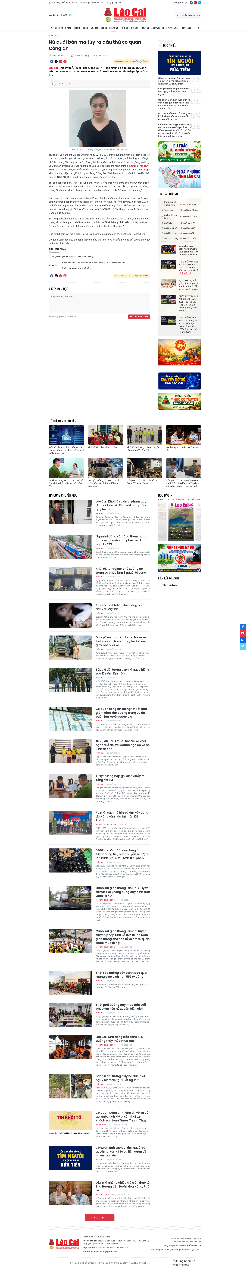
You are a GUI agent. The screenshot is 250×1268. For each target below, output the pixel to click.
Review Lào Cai (172, 28)
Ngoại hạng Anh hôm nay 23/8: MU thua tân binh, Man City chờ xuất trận (188, 250)
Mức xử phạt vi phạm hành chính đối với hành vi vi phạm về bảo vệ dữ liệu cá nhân (66, 450)
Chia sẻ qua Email (65, 61)
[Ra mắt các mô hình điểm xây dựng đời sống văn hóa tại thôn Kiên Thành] (70, 823)
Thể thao (124, 28)
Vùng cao (165, 499)
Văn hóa (94, 28)
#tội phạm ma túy (116, 262)
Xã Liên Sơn (170, 233)
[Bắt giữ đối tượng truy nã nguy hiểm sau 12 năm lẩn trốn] (70, 680)
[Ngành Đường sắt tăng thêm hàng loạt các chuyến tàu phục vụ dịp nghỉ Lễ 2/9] (70, 547)
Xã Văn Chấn (189, 238)
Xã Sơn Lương (171, 238)
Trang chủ (51, 28)
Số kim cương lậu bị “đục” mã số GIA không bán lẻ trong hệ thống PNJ (66, 483)
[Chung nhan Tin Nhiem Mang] (187, 1263)
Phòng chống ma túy (106, 824)
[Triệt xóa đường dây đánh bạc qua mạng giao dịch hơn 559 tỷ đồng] (70, 983)
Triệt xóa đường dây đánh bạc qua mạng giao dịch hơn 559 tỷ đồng (121, 975)
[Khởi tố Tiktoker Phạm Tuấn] (105, 435)
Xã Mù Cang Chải (170, 217)
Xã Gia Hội (188, 233)
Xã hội (85, 28)
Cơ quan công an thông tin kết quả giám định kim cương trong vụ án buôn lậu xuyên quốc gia (121, 713)
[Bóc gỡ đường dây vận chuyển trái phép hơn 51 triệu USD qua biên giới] (105, 468)
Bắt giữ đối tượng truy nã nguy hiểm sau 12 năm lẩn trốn (122, 672)
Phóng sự (144, 28)
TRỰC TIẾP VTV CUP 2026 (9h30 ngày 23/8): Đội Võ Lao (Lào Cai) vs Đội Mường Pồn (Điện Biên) (188, 303)
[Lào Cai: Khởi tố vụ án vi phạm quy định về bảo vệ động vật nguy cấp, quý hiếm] (70, 512)
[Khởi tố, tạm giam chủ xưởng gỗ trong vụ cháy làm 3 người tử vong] (70, 579)
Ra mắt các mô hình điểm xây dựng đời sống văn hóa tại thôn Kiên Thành (122, 816)
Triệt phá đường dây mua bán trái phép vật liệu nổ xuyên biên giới (121, 1007)
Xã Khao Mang (190, 210)
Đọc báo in (186, 28)
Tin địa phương (168, 194)
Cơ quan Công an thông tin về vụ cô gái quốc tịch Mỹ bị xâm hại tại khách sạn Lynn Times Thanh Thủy (174, 104)
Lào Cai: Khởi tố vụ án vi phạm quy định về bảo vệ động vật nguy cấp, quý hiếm (121, 505)
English (178, 2)
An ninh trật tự (103, 1124)
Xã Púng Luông (190, 216)
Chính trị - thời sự (63, 28)
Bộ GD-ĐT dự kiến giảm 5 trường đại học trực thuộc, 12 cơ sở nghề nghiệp (188, 285)
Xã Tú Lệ (168, 223)
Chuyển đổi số (157, 28)
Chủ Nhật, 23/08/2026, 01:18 (64, 2)
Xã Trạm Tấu (189, 223)
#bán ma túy (68, 262)
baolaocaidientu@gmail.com (103, 1251)
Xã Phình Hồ (189, 228)
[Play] (53, 83)
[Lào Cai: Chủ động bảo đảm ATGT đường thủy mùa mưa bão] (70, 1047)
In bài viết (60, 61)
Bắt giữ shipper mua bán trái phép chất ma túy (72, 256)
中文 (185, 2)
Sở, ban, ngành (190, 204)
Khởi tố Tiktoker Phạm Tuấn (102, 447)
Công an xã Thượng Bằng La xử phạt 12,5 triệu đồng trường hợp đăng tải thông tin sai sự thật (182, 483)
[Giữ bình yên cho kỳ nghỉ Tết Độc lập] (183, 435)
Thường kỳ (180, 499)
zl (199, 2)
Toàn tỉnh (169, 210)
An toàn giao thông (105, 900)
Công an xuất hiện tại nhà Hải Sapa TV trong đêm (142, 482)
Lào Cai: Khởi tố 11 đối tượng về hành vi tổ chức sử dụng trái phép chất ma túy (174, 116)
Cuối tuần (195, 499)
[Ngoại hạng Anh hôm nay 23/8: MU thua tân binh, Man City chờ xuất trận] (168, 249)
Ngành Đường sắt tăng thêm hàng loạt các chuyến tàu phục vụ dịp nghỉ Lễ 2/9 (121, 540)
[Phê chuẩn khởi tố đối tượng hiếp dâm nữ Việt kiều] (70, 615)
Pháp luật (113, 28)
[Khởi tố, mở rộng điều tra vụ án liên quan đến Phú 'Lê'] (144, 435)
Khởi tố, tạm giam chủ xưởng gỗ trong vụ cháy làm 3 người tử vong (121, 571)
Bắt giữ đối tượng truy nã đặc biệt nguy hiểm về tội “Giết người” (174, 91)
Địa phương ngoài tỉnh (170, 203)
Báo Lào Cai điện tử (125, 15)
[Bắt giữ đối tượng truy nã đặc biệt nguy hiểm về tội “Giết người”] (70, 1086)
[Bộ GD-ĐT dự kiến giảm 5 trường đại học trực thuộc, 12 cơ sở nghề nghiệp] (168, 283)
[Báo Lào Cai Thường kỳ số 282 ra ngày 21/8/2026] (180, 521)
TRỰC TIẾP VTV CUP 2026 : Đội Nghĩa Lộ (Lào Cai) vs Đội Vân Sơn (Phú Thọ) (188, 266)
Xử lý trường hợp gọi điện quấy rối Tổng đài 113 (120, 778)
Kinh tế (77, 28)
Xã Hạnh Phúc (171, 228)
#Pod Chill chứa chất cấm (90, 262)
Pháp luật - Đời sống (105, 1194)
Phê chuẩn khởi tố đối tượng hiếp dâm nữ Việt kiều (120, 607)
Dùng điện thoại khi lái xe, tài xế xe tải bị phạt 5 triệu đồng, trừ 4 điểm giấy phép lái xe (121, 641)
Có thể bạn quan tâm (63, 421)
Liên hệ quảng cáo (113, 2)
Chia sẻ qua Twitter (56, 61)
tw (243, 646)
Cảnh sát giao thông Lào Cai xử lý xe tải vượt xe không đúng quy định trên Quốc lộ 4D (123, 892)
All (198, 28)
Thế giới (134, 28)
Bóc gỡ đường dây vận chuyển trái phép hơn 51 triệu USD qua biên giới (104, 483)
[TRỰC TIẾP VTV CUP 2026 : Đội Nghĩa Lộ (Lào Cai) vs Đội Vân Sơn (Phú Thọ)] (168, 264)
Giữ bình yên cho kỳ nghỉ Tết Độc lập (183, 449)
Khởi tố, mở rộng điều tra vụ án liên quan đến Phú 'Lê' (143, 449)
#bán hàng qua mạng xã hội (75, 268)
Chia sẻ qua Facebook (51, 61)
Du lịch (104, 28)
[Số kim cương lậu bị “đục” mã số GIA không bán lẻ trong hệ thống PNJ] (66, 468)
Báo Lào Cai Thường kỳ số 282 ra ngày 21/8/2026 (179, 531)
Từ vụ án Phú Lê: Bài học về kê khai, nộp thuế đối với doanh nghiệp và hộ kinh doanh (123, 745)
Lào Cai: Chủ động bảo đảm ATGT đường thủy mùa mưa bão (120, 1039)
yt (195, 2)
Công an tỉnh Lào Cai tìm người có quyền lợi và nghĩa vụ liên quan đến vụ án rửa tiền (174, 81)
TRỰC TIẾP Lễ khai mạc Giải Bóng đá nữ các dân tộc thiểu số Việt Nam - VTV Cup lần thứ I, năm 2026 (188, 324)
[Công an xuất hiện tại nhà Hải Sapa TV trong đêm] (144, 468)
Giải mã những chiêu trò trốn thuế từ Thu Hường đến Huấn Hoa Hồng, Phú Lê (122, 1186)
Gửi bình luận (141, 316)
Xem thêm (99, 1217)
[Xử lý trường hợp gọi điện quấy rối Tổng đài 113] (70, 786)
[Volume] (59, 83)
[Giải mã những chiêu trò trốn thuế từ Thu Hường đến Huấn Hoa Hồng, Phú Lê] (70, 1193)
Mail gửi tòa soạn (91, 2)
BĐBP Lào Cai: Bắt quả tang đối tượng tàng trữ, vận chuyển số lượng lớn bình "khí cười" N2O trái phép (122, 854)
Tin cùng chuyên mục (63, 495)
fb (191, 2)
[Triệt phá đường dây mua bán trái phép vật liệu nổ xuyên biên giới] (70, 1015)
